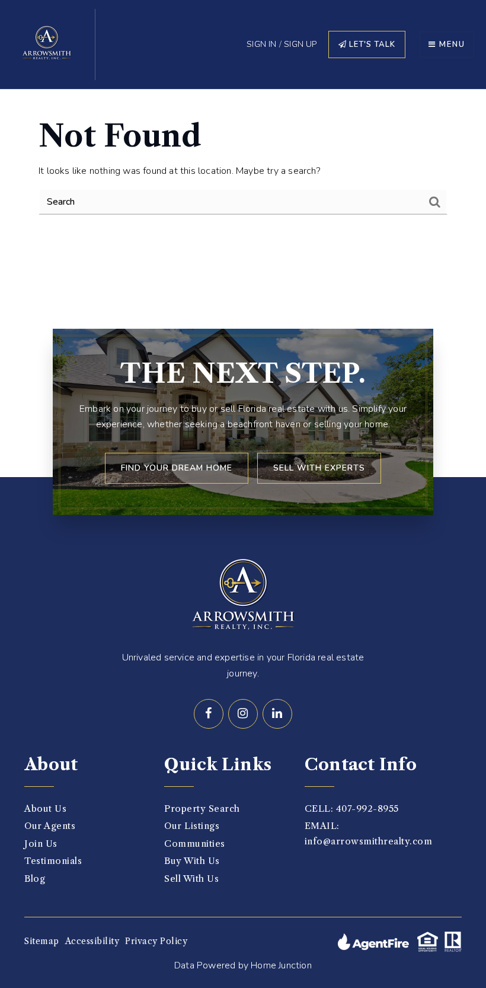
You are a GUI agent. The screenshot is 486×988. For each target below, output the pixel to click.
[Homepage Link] (47, 43)
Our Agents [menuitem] (49, 825)
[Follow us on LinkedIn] (277, 714)
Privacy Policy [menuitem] (156, 941)
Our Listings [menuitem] (191, 825)
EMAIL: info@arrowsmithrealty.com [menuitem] (369, 833)
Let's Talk (371, 44)
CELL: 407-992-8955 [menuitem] (352, 808)
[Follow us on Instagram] (243, 714)
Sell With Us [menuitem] (191, 878)
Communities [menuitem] (194, 843)
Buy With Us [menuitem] (192, 860)
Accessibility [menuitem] (92, 941)
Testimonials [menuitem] (53, 860)
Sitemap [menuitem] (41, 941)
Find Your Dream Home (176, 468)
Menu (450, 44)
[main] (243, 166)
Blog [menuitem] (34, 878)
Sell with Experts (319, 468)
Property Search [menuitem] (202, 808)
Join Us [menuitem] (40, 843)
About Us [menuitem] (45, 808)
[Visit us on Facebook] (208, 714)
